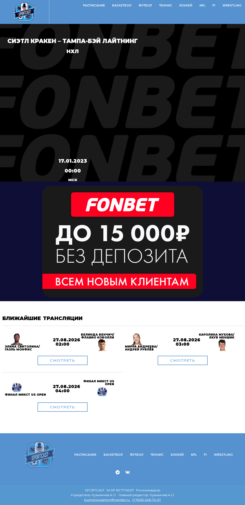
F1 (213, 5)
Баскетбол (121, 5)
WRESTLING (232, 5)
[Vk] (127, 472)
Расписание (94, 5)
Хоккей (185, 5)
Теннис (165, 5)
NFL (202, 5)
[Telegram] (117, 472)
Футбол (145, 5)
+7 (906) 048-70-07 (146, 500)
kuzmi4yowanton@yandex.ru (107, 500)
